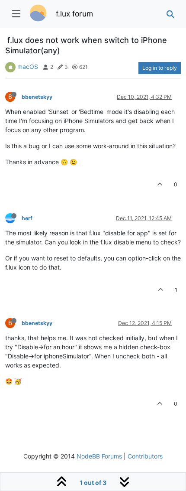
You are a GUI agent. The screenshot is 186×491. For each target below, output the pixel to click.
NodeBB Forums (99, 456)
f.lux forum (74, 13)
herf (27, 218)
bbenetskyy (37, 97)
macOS (27, 66)
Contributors (145, 456)
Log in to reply (159, 68)
